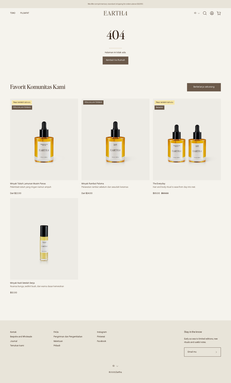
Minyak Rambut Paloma (93, 184)
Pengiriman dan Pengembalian (68, 337)
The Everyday (159, 184)
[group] (115, 4)
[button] (13, 13)
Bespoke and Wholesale (21, 337)
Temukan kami (17, 346)
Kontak (13, 332)
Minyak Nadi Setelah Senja (22, 283)
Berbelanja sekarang (203, 87)
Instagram (102, 332)
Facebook (101, 341)
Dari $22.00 (15, 193)
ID (195, 13)
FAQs (56, 332)
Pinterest (101, 337)
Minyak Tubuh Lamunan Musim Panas (28, 184)
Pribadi (57, 346)
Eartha (119, 372)
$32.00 (13, 293)
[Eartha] (115, 13)
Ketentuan (58, 341)
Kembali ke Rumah (115, 60)
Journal (13, 341)
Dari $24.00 (87, 193)
